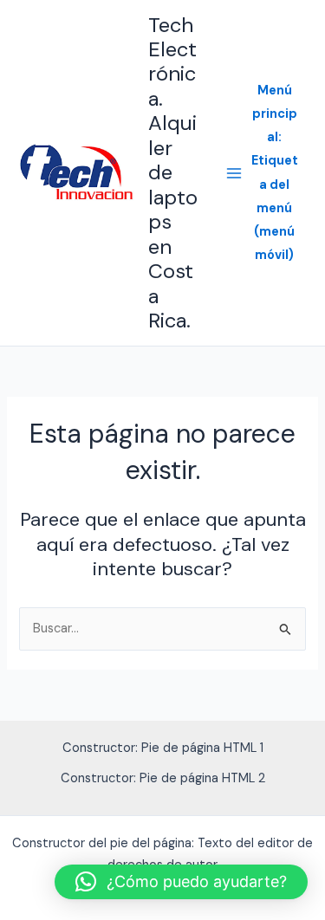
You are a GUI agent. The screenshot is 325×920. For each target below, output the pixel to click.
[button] (181, 882)
